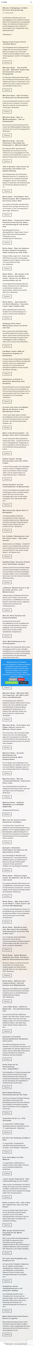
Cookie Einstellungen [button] (11, 682)
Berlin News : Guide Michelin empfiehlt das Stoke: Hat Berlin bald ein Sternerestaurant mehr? (16, 957)
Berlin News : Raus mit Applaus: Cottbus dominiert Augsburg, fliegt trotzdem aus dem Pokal (16, 250)
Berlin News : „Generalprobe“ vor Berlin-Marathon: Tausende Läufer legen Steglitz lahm (15, 304)
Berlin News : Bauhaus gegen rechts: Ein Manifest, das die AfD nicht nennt (16, 878)
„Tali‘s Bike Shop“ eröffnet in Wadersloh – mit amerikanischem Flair (16, 1009)
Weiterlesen (6, 34)
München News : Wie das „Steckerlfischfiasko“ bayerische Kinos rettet (16, 781)
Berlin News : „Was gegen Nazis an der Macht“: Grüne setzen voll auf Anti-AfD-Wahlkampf (16, 903)
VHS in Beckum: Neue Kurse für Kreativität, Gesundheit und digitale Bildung (16, 169)
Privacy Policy (23, 682)
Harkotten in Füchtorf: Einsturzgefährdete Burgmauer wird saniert (15, 1039)
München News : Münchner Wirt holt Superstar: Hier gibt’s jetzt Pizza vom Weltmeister (16, 695)
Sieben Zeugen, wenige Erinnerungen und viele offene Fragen (15, 461)
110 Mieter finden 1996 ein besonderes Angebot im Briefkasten (13, 353)
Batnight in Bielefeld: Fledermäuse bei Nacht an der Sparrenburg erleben (15, 850)
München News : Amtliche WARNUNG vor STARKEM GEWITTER (13, 804)
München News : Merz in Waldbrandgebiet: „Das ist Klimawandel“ (13, 119)
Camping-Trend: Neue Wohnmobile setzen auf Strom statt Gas (15, 325)
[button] (31, 2)
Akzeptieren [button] (13, 679)
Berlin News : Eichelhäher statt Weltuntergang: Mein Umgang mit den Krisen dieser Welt (16, 199)
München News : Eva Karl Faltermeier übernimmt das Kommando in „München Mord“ (15, 143)
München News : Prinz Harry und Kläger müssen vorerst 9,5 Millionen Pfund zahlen (16, 727)
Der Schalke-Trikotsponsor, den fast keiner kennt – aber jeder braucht (16, 538)
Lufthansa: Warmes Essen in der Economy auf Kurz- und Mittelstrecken (16, 590)
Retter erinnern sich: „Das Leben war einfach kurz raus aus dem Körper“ (16, 1205)
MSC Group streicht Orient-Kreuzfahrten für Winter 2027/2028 (14, 1233)
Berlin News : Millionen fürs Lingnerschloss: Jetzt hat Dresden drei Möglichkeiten (14, 983)
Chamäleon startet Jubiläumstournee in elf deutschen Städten (12, 1288)
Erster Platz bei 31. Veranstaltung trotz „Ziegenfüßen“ (11, 1067)
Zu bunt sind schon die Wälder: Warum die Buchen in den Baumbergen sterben (16, 409)
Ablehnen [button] (21, 679)
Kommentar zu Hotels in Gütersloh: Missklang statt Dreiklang (14, 381)
